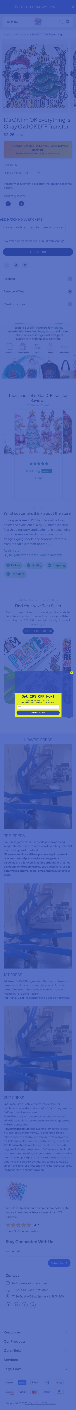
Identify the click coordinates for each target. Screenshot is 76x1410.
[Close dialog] (71, 672)
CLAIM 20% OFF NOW (38, 713)
